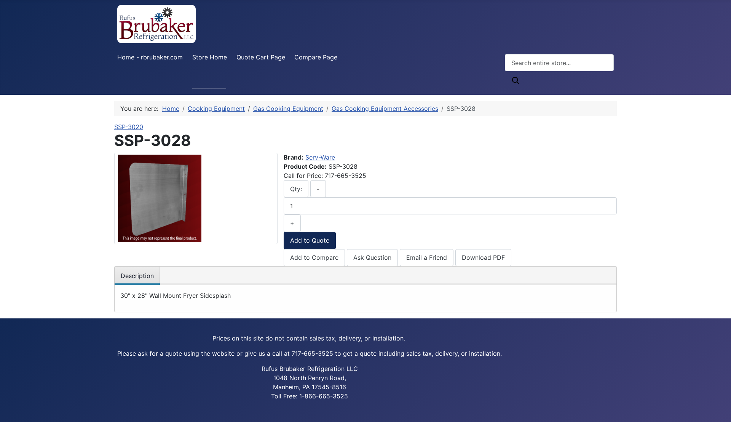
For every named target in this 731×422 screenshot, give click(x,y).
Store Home (209, 57)
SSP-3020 (128, 127)
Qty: (296, 189)
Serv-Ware (320, 157)
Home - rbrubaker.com (150, 57)
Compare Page (315, 57)
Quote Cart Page (260, 57)
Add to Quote (309, 240)
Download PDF (483, 257)
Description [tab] (137, 276)
